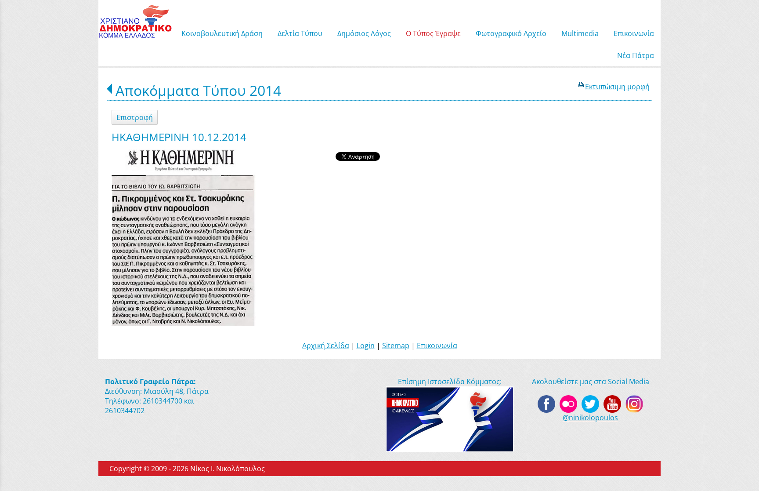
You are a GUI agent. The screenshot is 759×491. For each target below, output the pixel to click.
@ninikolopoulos (590, 417)
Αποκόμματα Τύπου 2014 (198, 90)
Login (366, 345)
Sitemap (395, 345)
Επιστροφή (134, 117)
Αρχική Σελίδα (325, 345)
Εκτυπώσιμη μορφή (617, 86)
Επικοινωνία (437, 345)
